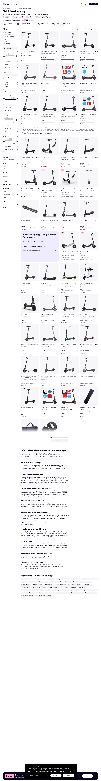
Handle (23, 4)
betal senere (54, 536)
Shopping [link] (9, 8)
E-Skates (6, 41)
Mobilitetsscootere (8, 39)
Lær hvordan (32, 20)
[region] (51, 771)
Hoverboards (7, 43)
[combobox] (77, 29)
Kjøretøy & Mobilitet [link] (17, 8)
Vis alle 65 (5, 91)
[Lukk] (75, 765)
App (27, 4)
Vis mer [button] (59, 441)
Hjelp (31, 4)
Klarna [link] (4, 8)
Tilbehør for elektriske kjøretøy (9, 37)
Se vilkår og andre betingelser (45, 133)
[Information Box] (30, 29)
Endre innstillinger (33, 775)
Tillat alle (68, 775)
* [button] (47, 59)
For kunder (5, 1)
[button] (86, 4)
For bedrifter (11, 1)
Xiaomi (55, 456)
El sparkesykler (7, 34)
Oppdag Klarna (16, 4)
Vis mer (49, 17)
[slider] (4, 56)
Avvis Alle (56, 775)
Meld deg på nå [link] (88, 776)
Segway (50, 456)
